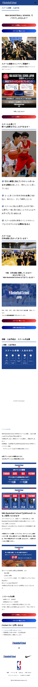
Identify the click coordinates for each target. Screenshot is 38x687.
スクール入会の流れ (6, 429)
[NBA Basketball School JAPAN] (9, 2)
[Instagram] (19, 648)
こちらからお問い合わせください (12, 630)
